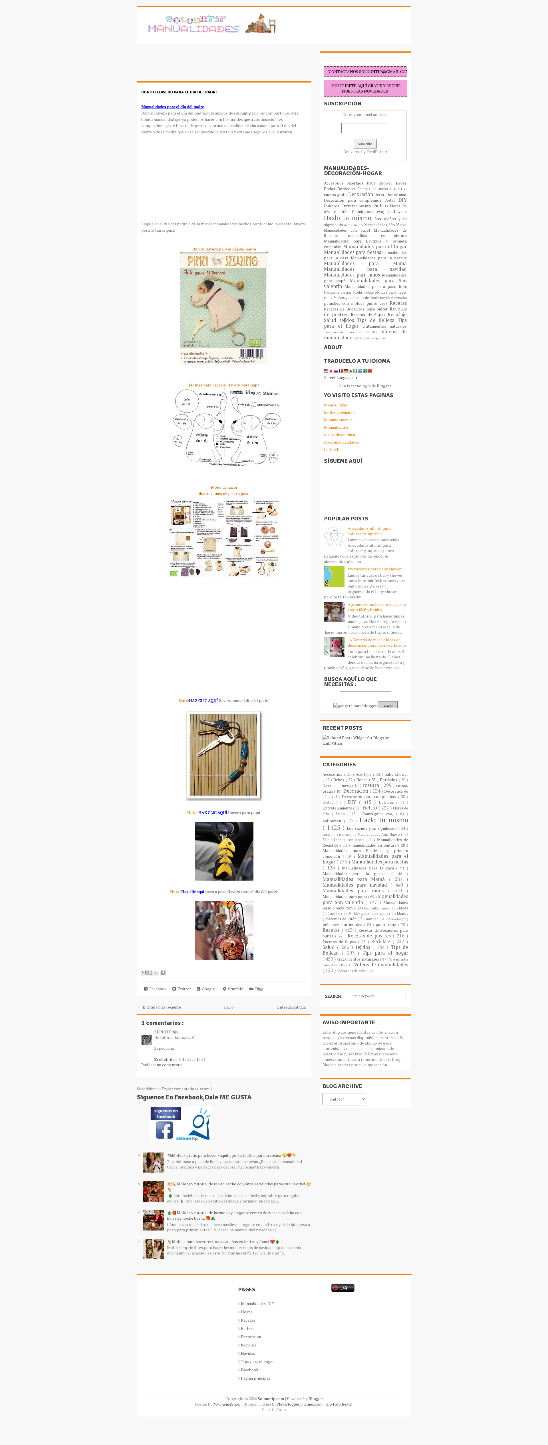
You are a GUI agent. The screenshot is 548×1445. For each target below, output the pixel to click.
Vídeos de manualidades (381, 964)
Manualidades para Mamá (365, 263)
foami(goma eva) (370, 211)
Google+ (208, 988)
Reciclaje (397, 314)
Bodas (330, 188)
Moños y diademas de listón (356, 297)
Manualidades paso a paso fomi (375, 286)
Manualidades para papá (345, 896)
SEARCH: (333, 996)
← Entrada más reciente (159, 1007)
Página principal (255, 1378)
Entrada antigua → (294, 1007)
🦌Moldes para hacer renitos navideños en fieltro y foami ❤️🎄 (223, 1241)
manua (358, 225)
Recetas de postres (370, 936)
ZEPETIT (163, 1032)
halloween (397, 211)
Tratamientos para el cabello (352, 332)
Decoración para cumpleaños (354, 200)
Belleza (248, 1328)
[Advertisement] (182, 65)
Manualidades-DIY (257, 1303)
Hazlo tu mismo (349, 218)
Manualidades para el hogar (375, 246)
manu (348, 225)
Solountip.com (271, 1398)
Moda (357, 292)
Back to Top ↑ (274, 1409)
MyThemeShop (227, 1404)
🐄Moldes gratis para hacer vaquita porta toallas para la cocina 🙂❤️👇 (232, 1155)
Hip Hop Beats (338, 1404)
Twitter (183, 988)
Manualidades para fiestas (353, 252)
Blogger (384, 385)
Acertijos (357, 183)
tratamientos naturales (384, 326)
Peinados (400, 298)
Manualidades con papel (349, 230)
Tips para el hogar (385, 953)
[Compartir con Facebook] (163, 972)
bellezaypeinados (340, 412)
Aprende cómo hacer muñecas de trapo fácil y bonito (377, 607)
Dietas (391, 200)
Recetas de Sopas (369, 314)
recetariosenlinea (339, 434)
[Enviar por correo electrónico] (144, 972)
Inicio (229, 1007)
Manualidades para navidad (365, 269)
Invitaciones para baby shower (375, 569)
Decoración (361, 194)
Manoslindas (335, 405)
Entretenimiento (357, 206)
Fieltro (381, 206)
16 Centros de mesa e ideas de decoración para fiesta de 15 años (377, 642)
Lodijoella (333, 449)
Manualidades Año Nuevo (385, 225)
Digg (258, 988)
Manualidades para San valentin (365, 283)
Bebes (401, 183)
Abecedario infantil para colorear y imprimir (369, 531)
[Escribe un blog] (150, 972)
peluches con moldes (345, 303)
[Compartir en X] (156, 972)
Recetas (398, 303)
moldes (369, 292)
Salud (331, 320)
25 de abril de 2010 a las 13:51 (180, 1059)
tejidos (348, 320)
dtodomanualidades (341, 442)
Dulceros (332, 206)
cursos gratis (336, 194)
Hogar (246, 1311)
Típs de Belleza (377, 320)
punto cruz (378, 303)
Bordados (347, 188)
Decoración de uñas (390, 194)
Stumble (234, 988)
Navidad (248, 1353)
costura (398, 188)
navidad (387, 297)
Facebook (157, 988)
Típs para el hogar (257, 1361)
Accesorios (335, 183)
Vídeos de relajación (370, 338)
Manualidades (336, 427)
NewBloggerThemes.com (300, 1404)
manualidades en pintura (377, 235)
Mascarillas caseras (338, 292)
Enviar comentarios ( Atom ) (187, 1088)
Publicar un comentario (162, 1064)
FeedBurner (376, 151)
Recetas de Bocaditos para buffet (357, 309)
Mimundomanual (339, 419)
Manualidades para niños (353, 275)
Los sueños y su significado (372, 828)
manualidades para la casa (369, 868)
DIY (402, 200)
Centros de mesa (373, 189)
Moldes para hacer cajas (368, 913)
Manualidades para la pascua (379, 257)
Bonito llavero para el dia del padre (179, 92)
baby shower (381, 183)
